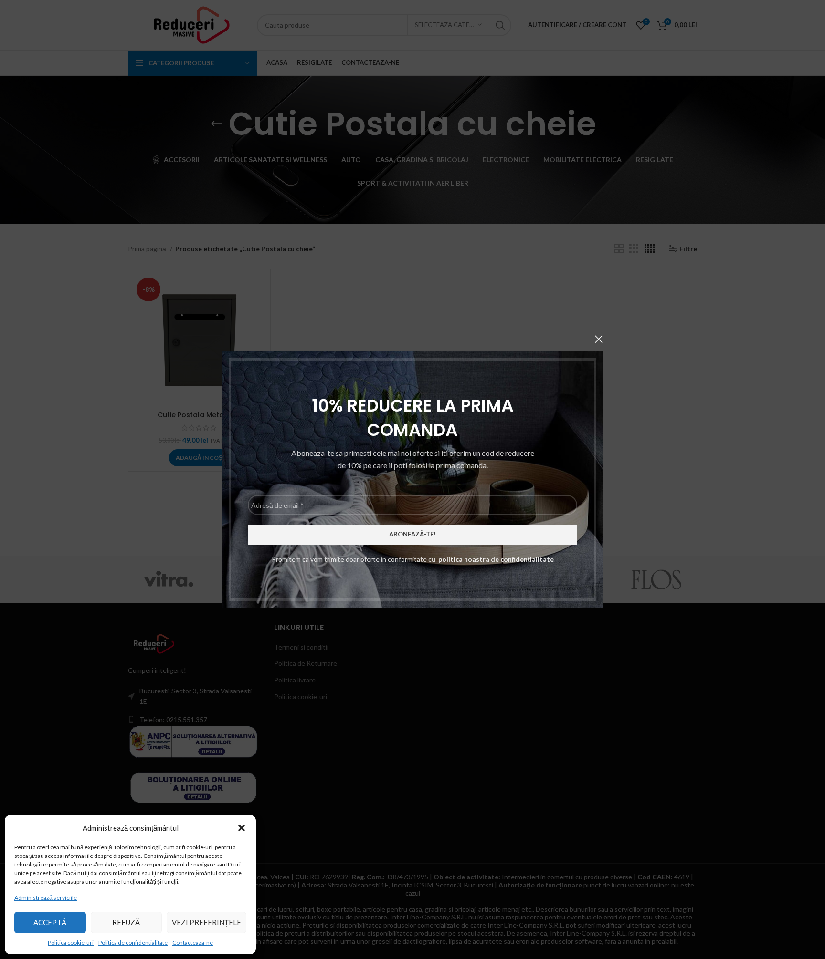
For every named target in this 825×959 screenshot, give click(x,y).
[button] (241, 828)
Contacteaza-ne (192, 942)
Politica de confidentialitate (133, 942)
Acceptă (49, 922)
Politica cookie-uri (71, 942)
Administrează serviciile (45, 897)
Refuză (126, 922)
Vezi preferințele (206, 922)
